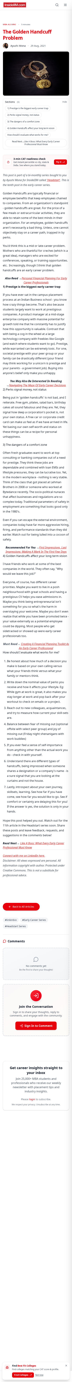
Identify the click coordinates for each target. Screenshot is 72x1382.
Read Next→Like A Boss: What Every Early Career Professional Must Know (36, 143)
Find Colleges (21, 1374)
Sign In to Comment (38, 1026)
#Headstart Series (15, 926)
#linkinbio (11, 920)
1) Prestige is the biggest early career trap (27, 108)
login (32, 1099)
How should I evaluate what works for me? (27, 134)
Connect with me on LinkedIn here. (24, 856)
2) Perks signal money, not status (23, 114)
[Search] (57, 5)
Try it (58, 161)
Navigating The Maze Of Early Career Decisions (37, 385)
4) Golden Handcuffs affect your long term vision (30, 128)
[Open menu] (65, 5)
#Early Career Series (34, 920)
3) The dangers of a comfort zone (23, 121)
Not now (39, 1374)
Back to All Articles (23, 906)
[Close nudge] (66, 1365)
